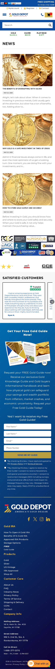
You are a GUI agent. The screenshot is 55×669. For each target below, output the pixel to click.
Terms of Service (35, 464)
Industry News (11, 592)
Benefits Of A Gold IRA (15, 536)
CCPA (6, 606)
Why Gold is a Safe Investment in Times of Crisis (26, 149)
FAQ (6, 588)
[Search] (50, 25)
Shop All (8, 574)
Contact (45, 8)
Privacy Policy (17, 464)
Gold (6, 560)
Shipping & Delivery (14, 602)
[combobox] (27, 25)
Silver (6, 563)
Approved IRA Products (16, 539)
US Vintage (9, 567)
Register (30, 8)
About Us (9, 585)
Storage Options (12, 543)
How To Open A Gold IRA (17, 532)
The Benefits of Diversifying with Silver (22, 89)
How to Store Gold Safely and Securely (22, 208)
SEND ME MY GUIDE (28, 455)
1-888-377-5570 (12, 650)
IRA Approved (11, 570)
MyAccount (13, 8)
